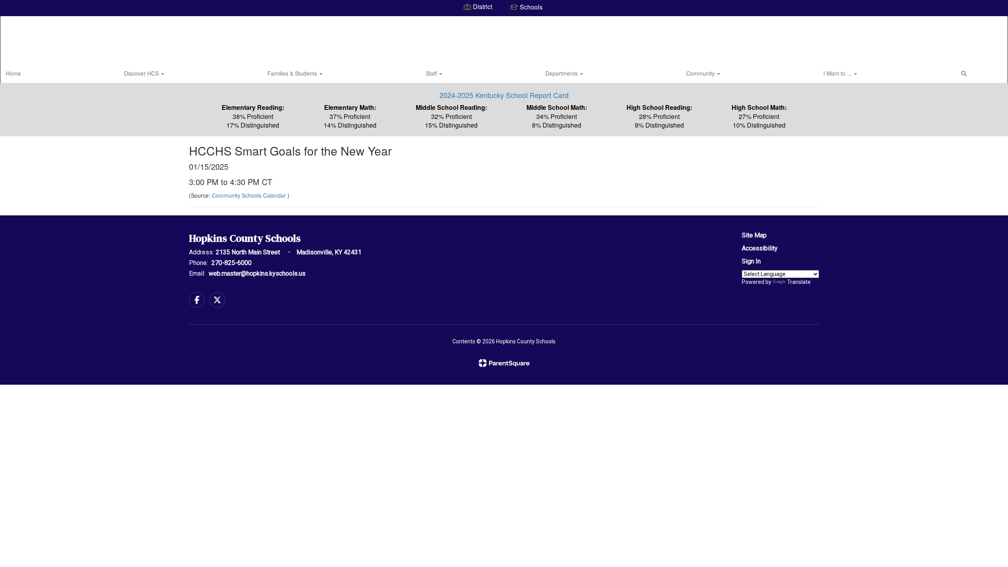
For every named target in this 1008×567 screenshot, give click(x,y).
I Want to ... (838, 73)
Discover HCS (142, 73)
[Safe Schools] (504, 258)
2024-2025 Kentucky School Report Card (504, 95)
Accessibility (760, 248)
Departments (562, 73)
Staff (432, 73)
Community (701, 73)
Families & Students (293, 73)
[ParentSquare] (504, 363)
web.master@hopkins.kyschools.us (257, 273)
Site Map (754, 235)
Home (13, 73)
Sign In (751, 261)
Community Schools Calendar (249, 195)
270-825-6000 (231, 263)
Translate (799, 282)
